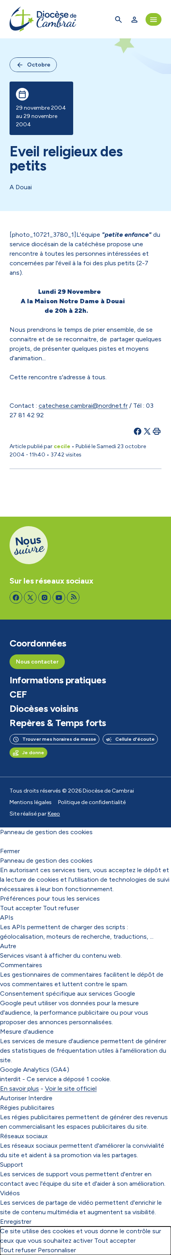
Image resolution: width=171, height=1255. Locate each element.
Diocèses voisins (44, 708)
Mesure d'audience (27, 1031)
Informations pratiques (58, 680)
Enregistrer (15, 1221)
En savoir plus (19, 1088)
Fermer (10, 851)
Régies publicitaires (27, 1107)
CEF (18, 694)
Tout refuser (61, 908)
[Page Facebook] (16, 597)
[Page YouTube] (58, 597)
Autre (8, 946)
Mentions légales (31, 802)
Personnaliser (57, 1250)
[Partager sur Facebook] (137, 431)
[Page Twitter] (30, 597)
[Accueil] (43, 19)
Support (11, 1164)
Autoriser (13, 1098)
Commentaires (21, 965)
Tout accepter (20, 908)
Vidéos (10, 1193)
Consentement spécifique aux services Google (67, 993)
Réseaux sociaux (24, 1136)
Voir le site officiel (71, 1088)
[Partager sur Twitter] (147, 431)
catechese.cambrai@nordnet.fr (83, 405)
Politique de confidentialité (92, 802)
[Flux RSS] (73, 597)
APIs (7, 917)
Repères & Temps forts (58, 723)
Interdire (40, 1098)
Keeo (54, 813)
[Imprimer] (156, 431)
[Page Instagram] (44, 597)
